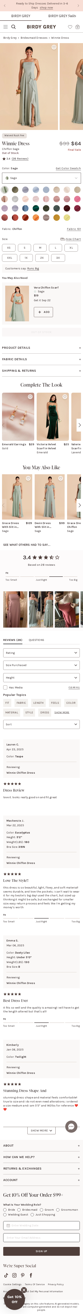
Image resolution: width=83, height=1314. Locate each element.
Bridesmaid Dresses (34, 37)
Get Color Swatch (68, 168)
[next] (80, 425)
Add (47, 312)
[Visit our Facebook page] (31, 1275)
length (38, 703)
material (11, 712)
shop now (45, 7)
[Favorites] (70, 27)
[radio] (4, 190)
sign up (42, 1251)
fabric (21, 703)
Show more (61, 712)
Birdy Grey (20, 16)
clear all (74, 687)
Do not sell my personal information (42, 1291)
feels (55, 703)
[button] (15, 609)
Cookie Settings (12, 1284)
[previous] (3, 425)
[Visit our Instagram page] (14, 1275)
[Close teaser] (24, 1290)
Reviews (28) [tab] (12, 640)
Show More (39, 1130)
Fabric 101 (74, 229)
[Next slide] (78, 5)
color (71, 703)
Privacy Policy (55, 1284)
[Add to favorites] (54, 47)
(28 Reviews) (20, 158)
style (29, 712)
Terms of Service (35, 1284)
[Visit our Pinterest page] (23, 1275)
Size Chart (73, 239)
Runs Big (33, 268)
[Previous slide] (4, 5)
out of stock (41, 332)
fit (7, 703)
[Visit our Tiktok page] (6, 1275)
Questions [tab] (36, 640)
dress (44, 712)
